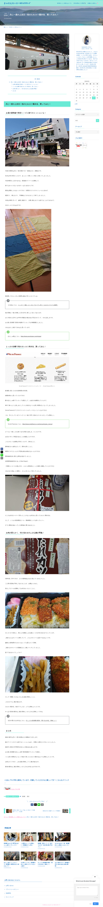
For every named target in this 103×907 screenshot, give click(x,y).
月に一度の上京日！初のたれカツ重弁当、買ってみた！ (27, 82)
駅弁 (28, 796)
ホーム (6, 817)
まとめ (14, 90)
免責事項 (8, 893)
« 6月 (76, 103)
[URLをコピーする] (42, 804)
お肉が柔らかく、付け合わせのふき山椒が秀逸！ (25, 88)
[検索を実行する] (97, 120)
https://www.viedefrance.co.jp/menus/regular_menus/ (37, 424)
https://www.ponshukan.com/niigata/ (31, 336)
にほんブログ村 (15, 789)
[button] (32, 804)
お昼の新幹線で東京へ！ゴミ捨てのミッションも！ (26, 84)
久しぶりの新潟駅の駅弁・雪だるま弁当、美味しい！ (41, 720)
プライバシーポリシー (12, 889)
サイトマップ (10, 897)
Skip (90, 903)
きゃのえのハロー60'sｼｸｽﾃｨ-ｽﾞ (17, 3)
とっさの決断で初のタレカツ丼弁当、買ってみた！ (26, 86)
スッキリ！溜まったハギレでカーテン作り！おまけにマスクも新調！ (38, 305)
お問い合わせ (10, 885)
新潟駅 (23, 796)
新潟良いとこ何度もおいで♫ (12, 796)
